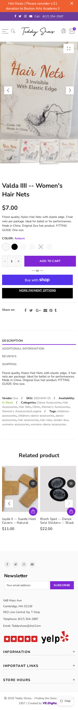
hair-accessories (28, 420)
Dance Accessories (49, 403)
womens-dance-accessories (48, 424)
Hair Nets (25, 407)
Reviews (9, 356)
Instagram (24, 564)
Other (36, 407)
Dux (15, 398)
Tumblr (55, 310)
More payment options (37, 290)
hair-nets (46, 420)
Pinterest (50, 310)
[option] (39, 90)
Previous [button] (8, 90)
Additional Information (23, 348)
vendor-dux (60, 420)
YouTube (32, 564)
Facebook (25, 310)
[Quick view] (33, 483)
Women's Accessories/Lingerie (21, 411)
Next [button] (70, 90)
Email (45, 310)
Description (12, 341)
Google (38, 310)
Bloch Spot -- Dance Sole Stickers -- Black (57, 521)
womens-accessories (15, 424)
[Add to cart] (33, 511)
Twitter (31, 310)
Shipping (9, 364)
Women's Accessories (55, 407)
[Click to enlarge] (68, 48)
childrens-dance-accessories (36, 416)
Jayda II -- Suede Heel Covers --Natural (19, 521)
